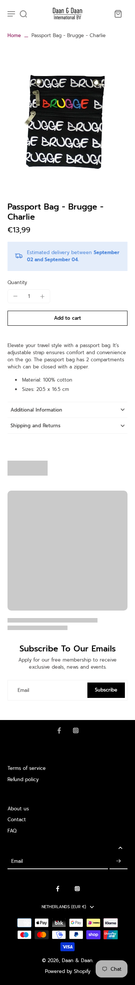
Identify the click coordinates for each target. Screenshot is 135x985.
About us (18, 808)
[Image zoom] (67, 117)
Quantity (17, 282)
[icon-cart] (118, 13)
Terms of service (27, 768)
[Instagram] (76, 730)
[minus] (15, 296)
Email (23, 690)
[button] (68, 318)
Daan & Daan (77, 960)
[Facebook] (59, 730)
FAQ (12, 831)
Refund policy (23, 779)
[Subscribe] (119, 861)
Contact (17, 819)
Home (14, 35)
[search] (23, 13)
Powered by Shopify (67, 971)
